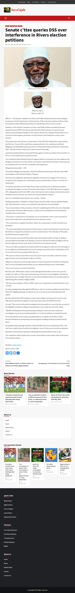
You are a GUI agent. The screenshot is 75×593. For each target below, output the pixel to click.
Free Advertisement (10, 530)
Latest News (8, 513)
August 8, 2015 (27, 44)
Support (43, 2)
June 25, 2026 (13, 404)
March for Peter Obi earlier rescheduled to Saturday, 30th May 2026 (60, 397)
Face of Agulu (8, 509)
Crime (7, 26)
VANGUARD (16, 345)
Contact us (8, 434)
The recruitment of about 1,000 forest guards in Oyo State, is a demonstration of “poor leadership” (37, 398)
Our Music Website (10, 534)
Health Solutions (9, 542)
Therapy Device (9, 538)
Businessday (8, 501)
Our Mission (35, 2)
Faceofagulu (21, 2)
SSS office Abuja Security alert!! (51, 466)
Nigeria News (8, 505)
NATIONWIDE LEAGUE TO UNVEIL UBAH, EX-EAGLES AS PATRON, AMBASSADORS (19, 363)
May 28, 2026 (59, 402)
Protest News (52, 2)
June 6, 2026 (36, 404)
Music (7, 424)
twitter (7, 431)
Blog (28, 2)
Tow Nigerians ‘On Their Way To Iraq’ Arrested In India (54, 363)
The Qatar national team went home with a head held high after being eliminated (14, 398)
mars (8, 404)
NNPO (6, 546)
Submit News (9, 427)
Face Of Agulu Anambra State (14, 44)
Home (7, 420)
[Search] (69, 18)
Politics (20, 26)
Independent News (10, 517)
